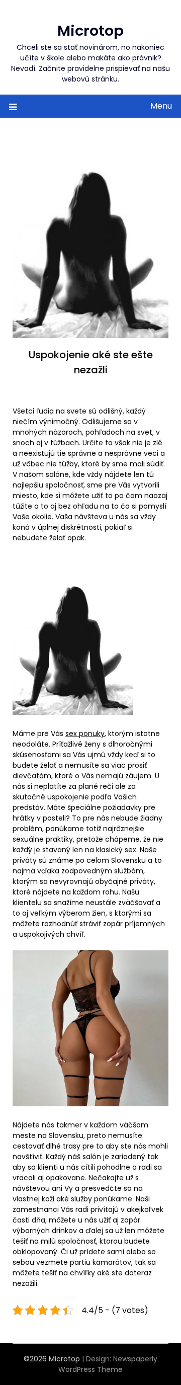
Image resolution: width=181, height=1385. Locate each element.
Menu (161, 106)
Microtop (90, 31)
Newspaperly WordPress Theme (107, 1364)
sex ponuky (85, 733)
